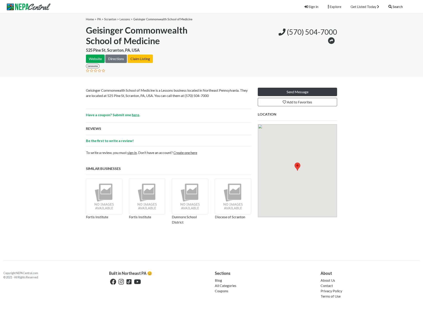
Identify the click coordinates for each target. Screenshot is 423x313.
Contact (327, 285)
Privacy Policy (331, 291)
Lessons (125, 19)
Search (397, 6)
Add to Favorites (299, 102)
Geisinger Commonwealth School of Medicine (162, 19)
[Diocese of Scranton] (233, 196)
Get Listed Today (364, 6)
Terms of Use (331, 296)
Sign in (313, 6)
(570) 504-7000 (311, 32)
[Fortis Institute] (104, 196)
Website (95, 59)
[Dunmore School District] (190, 196)
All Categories (225, 285)
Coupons (221, 291)
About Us (328, 280)
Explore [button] (335, 6)
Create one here (185, 152)
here (135, 115)
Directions (116, 59)
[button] (331, 40)
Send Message (297, 92)
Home (90, 19)
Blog (218, 280)
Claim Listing (140, 59)
